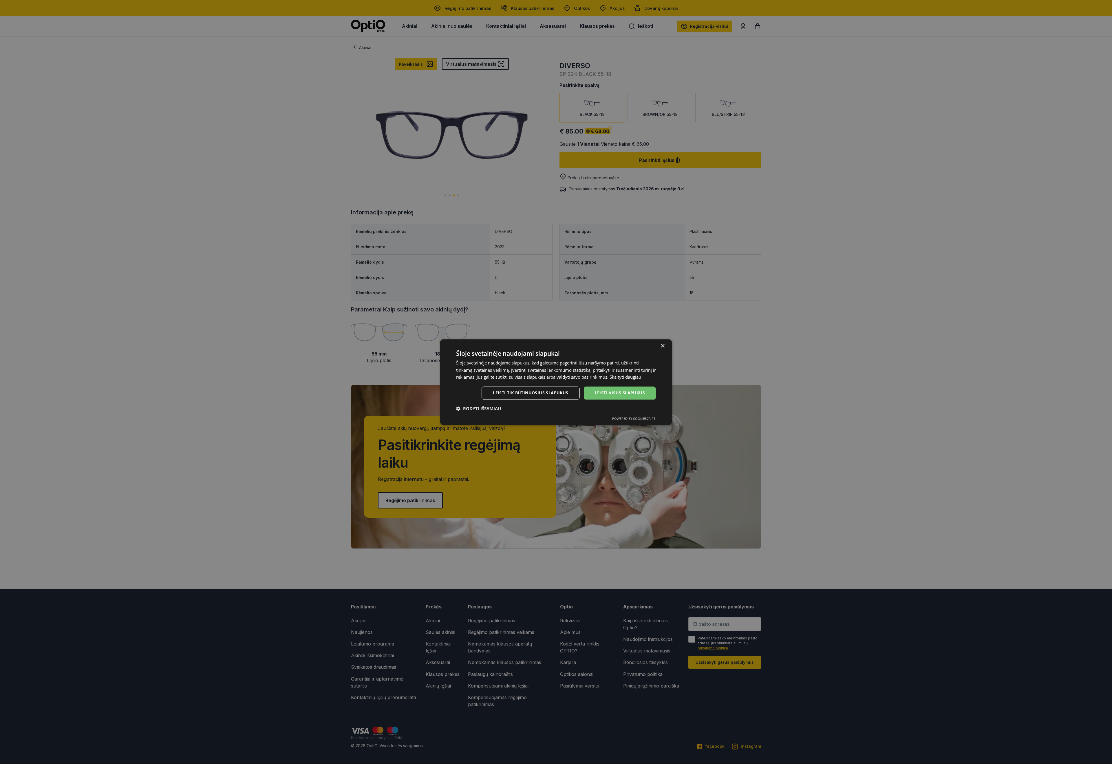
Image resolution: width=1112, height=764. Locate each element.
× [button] (662, 346)
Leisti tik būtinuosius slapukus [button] (530, 392)
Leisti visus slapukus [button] (620, 392)
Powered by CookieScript (633, 418)
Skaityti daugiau (625, 377)
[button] (478, 408)
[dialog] (556, 382)
